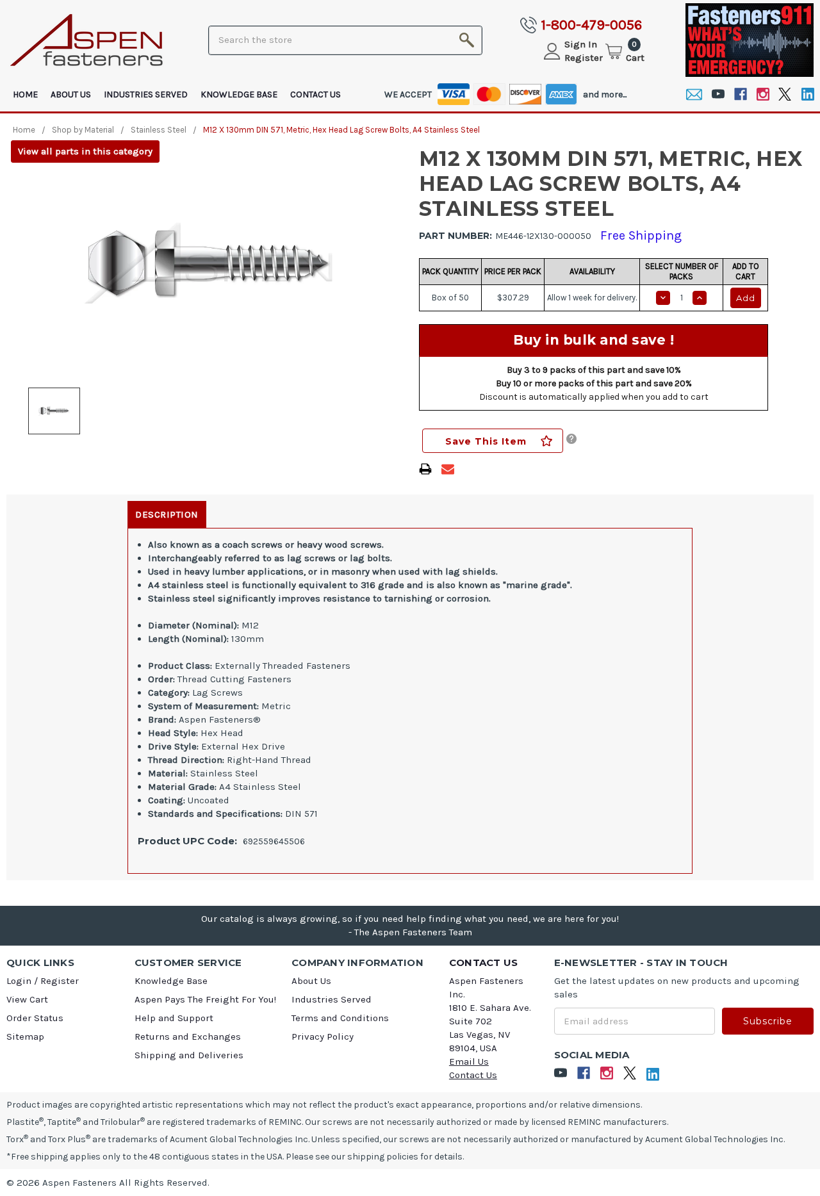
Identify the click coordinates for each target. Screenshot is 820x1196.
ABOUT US (71, 94)
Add (745, 298)
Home (25, 94)
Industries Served (146, 94)
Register (583, 57)
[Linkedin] (807, 94)
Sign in (580, 44)
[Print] (425, 469)
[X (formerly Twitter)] (785, 94)
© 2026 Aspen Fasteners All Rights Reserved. (107, 1182)
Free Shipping (641, 235)
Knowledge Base (239, 94)
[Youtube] (718, 94)
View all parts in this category (85, 151)
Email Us (469, 1061)
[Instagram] (762, 94)
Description (167, 514)
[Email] (694, 94)
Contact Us (315, 94)
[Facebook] (740, 94)
